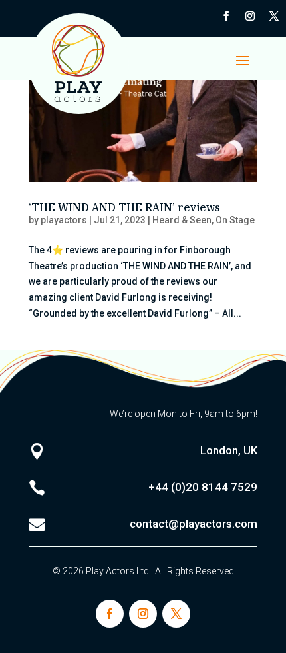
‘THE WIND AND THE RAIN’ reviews (124, 207)
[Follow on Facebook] (226, 16)
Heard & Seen (182, 220)
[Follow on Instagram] (250, 16)
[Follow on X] (274, 16)
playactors (64, 220)
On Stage (235, 220)
